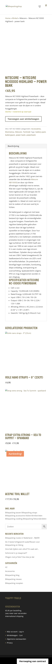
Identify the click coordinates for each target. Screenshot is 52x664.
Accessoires (36, 129)
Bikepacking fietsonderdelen (34, 518)
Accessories (10, 571)
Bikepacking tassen (13, 512)
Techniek (26, 132)
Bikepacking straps (29, 512)
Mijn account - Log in (15, 631)
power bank (21, 135)
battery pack (41, 132)
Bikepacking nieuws (13, 579)
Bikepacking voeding (13, 518)
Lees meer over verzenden (16, 613)
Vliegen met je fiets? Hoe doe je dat (19, 557)
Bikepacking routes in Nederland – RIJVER (22, 538)
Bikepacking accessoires (15, 515)
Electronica (9, 132)
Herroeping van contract (32, 661)
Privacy (10, 643)
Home (7, 18)
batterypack (10, 135)
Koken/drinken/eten (34, 515)
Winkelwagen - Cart (15, 635)
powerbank (31, 135)
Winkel (15, 18)
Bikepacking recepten (14, 583)
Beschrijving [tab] (13, 146)
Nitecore (18, 132)
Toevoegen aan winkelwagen (23, 118)
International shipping (14, 616)
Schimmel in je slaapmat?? (16, 553)
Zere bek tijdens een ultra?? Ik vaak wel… (22, 549)
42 (6, 567)
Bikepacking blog (12, 575)
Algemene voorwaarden (16, 639)
